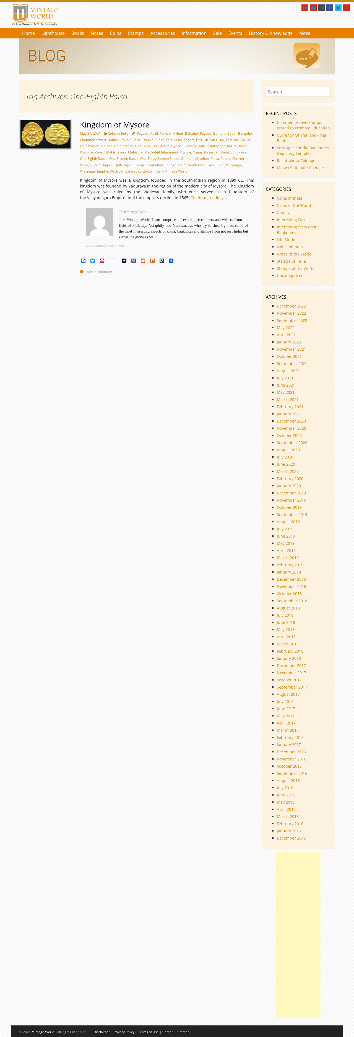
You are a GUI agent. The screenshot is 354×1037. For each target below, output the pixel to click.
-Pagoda (142, 133)
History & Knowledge (271, 33)
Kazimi (232, 146)
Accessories (162, 33)
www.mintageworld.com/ (105, 246)
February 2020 (290, 478)
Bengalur (245, 133)
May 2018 (286, 629)
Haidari (107, 146)
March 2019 (288, 557)
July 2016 (285, 787)
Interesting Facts (292, 219)
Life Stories (287, 239)
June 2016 (286, 795)
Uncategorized (290, 275)
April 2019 (286, 550)
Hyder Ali (178, 146)
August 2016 (288, 780)
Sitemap (183, 1032)
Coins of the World (294, 205)
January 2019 (289, 572)
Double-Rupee (153, 139)
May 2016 (286, 802)
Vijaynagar (234, 165)
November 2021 (291, 349)
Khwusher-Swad (92, 152)
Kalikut (203, 146)
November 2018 (291, 586)
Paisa (215, 158)
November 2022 (291, 313)
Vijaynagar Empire (94, 171)
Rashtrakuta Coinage (296, 160)
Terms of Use (148, 1032)
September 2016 (292, 773)
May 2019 (286, 543)
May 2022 (286, 327)
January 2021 (289, 413)
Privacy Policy (124, 1032)
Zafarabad (133, 171)
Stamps (136, 33)
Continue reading (210, 197)
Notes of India (290, 246)
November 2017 (291, 672)
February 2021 (290, 406)
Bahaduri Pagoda (198, 133)
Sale (217, 33)
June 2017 (286, 708)
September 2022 (292, 320)
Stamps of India (291, 261)
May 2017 (286, 715)
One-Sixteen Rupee (124, 158)
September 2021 (292, 363)
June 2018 (286, 622)
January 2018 (289, 658)
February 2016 (290, 823)
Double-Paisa (130, 139)
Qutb (118, 165)
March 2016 (288, 816)
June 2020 (286, 464)
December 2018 (291, 579)
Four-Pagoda (90, 146)
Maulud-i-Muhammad (161, 152)
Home (28, 33)
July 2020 (285, 457)
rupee (128, 165)
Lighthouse (53, 33)
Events (235, 33)
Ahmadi (165, 133)
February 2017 (290, 737)
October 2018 (289, 593)
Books (77, 33)
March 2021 (288, 399)
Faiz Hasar (174, 139)
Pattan (226, 158)
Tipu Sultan (215, 165)
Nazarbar (211, 152)
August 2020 (288, 449)
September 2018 (292, 600)
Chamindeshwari (93, 139)
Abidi (154, 133)
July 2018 (285, 615)
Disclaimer (101, 1032)
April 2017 (286, 723)
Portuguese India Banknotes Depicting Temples (303, 150)
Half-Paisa (143, 146)
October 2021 (289, 356)
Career (167, 1032)
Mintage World (43, 1032)
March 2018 (288, 644)
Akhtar (178, 133)
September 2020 (292, 442)
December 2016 (291, 751)
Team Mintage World (171, 171)
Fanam (189, 139)
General (284, 212)
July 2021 (285, 378)
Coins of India (118, 133)
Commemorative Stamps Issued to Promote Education (303, 125)
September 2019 (292, 514)
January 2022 (289, 342)
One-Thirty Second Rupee (159, 158)
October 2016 (289, 766)
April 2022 (286, 334)
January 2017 (289, 744)
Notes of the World (294, 254)
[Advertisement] (298, 935)
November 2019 (291, 500)
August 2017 (288, 694)
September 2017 (292, 687)
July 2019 (285, 528)
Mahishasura (116, 152)
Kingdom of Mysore (115, 124)
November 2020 (291, 428)
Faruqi (245, 139)
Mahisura (135, 152)
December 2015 (291, 838)
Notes (97, 33)
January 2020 (289, 485)
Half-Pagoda (123, 146)
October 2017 (289, 679)
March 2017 (288, 730)
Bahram (219, 133)
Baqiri (231, 133)
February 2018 (290, 651)
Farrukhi (232, 139)
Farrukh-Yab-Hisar (210, 139)
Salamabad (154, 165)
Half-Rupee (161, 146)
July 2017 (285, 701)
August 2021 (288, 370)
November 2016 (291, 759)
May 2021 (286, 392)
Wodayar (117, 171)
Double (113, 139)
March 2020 (288, 471)
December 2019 (291, 493)
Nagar (197, 152)
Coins (115, 33)
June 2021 (286, 385)
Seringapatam (175, 165)
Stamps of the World (296, 268)
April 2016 (286, 809)
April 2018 (286, 636)
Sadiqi (139, 165)
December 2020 (291, 421)
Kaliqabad (217, 146)
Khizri (243, 146)
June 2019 (286, 536)
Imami (192, 146)
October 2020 (289, 435)
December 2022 (291, 306)
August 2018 (288, 608)
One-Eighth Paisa (233, 152)
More (304, 33)
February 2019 (290, 564)
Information (194, 33)
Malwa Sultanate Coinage (301, 167)
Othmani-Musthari (195, 158)
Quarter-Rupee (101, 165)
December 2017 (291, 665)
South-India (196, 165)
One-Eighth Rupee (94, 158)
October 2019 (289, 507)
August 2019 (288, 521)
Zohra (147, 171)
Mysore (185, 152)
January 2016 (289, 830)
